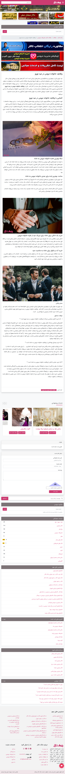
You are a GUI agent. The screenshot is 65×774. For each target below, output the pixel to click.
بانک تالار (60, 38)
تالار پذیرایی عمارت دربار (56, 664)
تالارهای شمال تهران (57, 571)
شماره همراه (59, 464)
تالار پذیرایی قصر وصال (57, 654)
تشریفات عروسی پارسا (57, 633)
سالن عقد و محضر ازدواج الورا (55, 623)
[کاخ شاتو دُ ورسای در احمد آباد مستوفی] (32, 8)
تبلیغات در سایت (42, 754)
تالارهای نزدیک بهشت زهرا (56, 610)
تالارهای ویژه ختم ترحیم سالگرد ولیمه (53, 613)
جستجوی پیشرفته (56, 720)
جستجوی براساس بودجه (57, 717)
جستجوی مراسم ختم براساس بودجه (56, 726)
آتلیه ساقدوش (56, 429)
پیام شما (60, 470)
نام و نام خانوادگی (57, 458)
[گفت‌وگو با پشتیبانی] (61, 765)
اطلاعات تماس (52, 432)
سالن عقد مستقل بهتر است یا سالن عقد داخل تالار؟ (50, 688)
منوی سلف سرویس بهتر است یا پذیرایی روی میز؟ (50, 699)
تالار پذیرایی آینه (58, 661)
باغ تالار (33, 529)
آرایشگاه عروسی (10, 757)
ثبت (5, 31)
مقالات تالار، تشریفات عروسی (44, 38)
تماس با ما (43, 752)
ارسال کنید (55, 491)
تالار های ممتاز (32, 540)
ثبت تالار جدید (42, 759)
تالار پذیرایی (33, 526)
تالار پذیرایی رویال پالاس (56, 671)
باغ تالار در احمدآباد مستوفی (55, 585)
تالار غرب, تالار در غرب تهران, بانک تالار (53, 574)
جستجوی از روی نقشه (55, 723)
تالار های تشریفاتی (32, 543)
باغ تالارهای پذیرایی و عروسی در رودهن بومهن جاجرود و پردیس (47, 599)
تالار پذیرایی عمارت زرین (56, 675)
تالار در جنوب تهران (57, 581)
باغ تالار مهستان (58, 637)
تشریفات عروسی (33, 533)
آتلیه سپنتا (60, 640)
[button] (6, 403)
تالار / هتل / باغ (33, 522)
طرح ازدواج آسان (57, 730)
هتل (33, 536)
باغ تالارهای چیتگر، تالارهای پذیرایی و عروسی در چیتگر (49, 595)
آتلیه (33, 550)
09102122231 (22, 754)
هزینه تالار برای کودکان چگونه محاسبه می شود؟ (51, 702)
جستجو (5, 498)
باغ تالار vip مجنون (58, 657)
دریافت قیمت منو (44, 432)
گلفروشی (33, 561)
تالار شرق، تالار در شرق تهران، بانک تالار (53, 578)
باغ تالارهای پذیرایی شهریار (56, 588)
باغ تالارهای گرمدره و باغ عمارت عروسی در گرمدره (50, 606)
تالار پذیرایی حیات (58, 668)
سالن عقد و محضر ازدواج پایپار (55, 630)
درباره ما (44, 749)
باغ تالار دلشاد (59, 644)
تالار (13, 749)
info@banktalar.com (25, 759)
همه (4, 619)
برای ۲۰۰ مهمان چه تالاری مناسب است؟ (53, 684)
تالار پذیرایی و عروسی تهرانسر (55, 602)
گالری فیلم (43, 762)
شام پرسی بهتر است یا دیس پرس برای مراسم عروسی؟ (49, 692)
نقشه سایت (43, 765)
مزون (33, 547)
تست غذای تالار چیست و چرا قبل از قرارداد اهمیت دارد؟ (49, 695)
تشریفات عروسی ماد (57, 626)
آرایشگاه (33, 554)
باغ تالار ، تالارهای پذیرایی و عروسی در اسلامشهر (51, 592)
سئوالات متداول (42, 757)
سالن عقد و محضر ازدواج (33, 557)
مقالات (54, 38)
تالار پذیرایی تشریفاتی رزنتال (20, 429)
